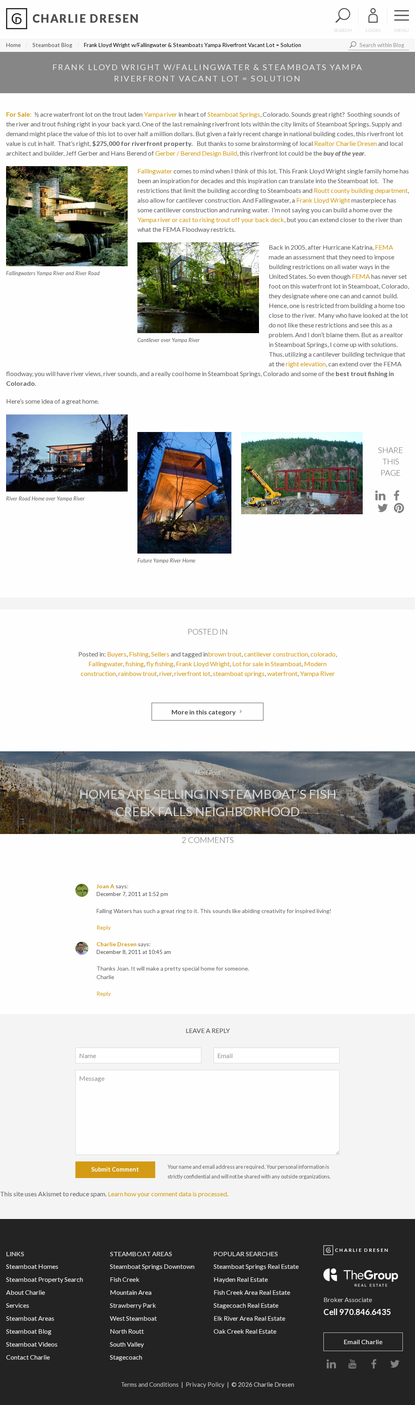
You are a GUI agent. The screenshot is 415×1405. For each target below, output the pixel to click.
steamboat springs (239, 673)
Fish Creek (124, 1279)
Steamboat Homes (32, 1266)
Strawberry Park (133, 1305)
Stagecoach (126, 1357)
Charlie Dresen (116, 944)
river (165, 673)
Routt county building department (361, 190)
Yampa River (317, 673)
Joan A (105, 886)
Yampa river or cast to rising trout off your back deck (210, 219)
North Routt (127, 1331)
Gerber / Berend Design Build (196, 153)
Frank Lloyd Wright (323, 200)
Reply (103, 927)
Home (13, 45)
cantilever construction (276, 654)
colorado (323, 654)
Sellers (160, 654)
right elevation (306, 364)
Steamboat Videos (32, 1344)
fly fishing (159, 663)
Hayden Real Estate (241, 1279)
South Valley (127, 1344)
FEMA (384, 247)
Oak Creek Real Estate (245, 1331)
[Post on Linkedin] (380, 498)
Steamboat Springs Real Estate (256, 1266)
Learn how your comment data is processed (167, 1194)
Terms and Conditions (150, 1384)
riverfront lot (192, 673)
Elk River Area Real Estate (249, 1318)
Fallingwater (154, 171)
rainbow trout (137, 673)
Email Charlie (363, 1341)
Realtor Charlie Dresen (346, 143)
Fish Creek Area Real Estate (252, 1292)
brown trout (225, 654)
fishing (134, 663)
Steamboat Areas (30, 1318)
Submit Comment (115, 1169)
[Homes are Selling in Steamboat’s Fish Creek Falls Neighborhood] (207, 792)
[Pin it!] (399, 510)
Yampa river (160, 114)
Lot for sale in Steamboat (267, 663)
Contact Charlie (28, 1357)
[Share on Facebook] (396, 498)
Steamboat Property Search (44, 1279)
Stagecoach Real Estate (246, 1305)
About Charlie (25, 1292)
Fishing (139, 654)
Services (17, 1305)
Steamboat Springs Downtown (152, 1266)
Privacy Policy (205, 1384)
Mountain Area (131, 1292)
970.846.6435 (365, 1312)
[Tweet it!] (383, 510)
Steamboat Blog (52, 45)
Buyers (116, 654)
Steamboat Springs (234, 114)
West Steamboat (133, 1318)
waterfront (282, 673)
